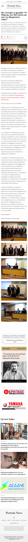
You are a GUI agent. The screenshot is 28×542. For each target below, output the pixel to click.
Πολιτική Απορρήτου (16, 520)
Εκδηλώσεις (4, 520)
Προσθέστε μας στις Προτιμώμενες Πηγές (13, 341)
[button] (2, 6)
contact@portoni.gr (14, 523)
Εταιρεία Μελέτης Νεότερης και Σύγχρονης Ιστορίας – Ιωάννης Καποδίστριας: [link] (13, 97)
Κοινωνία (4, 36)
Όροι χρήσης (23, 520)
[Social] (14, 517)
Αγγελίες (9, 520)
